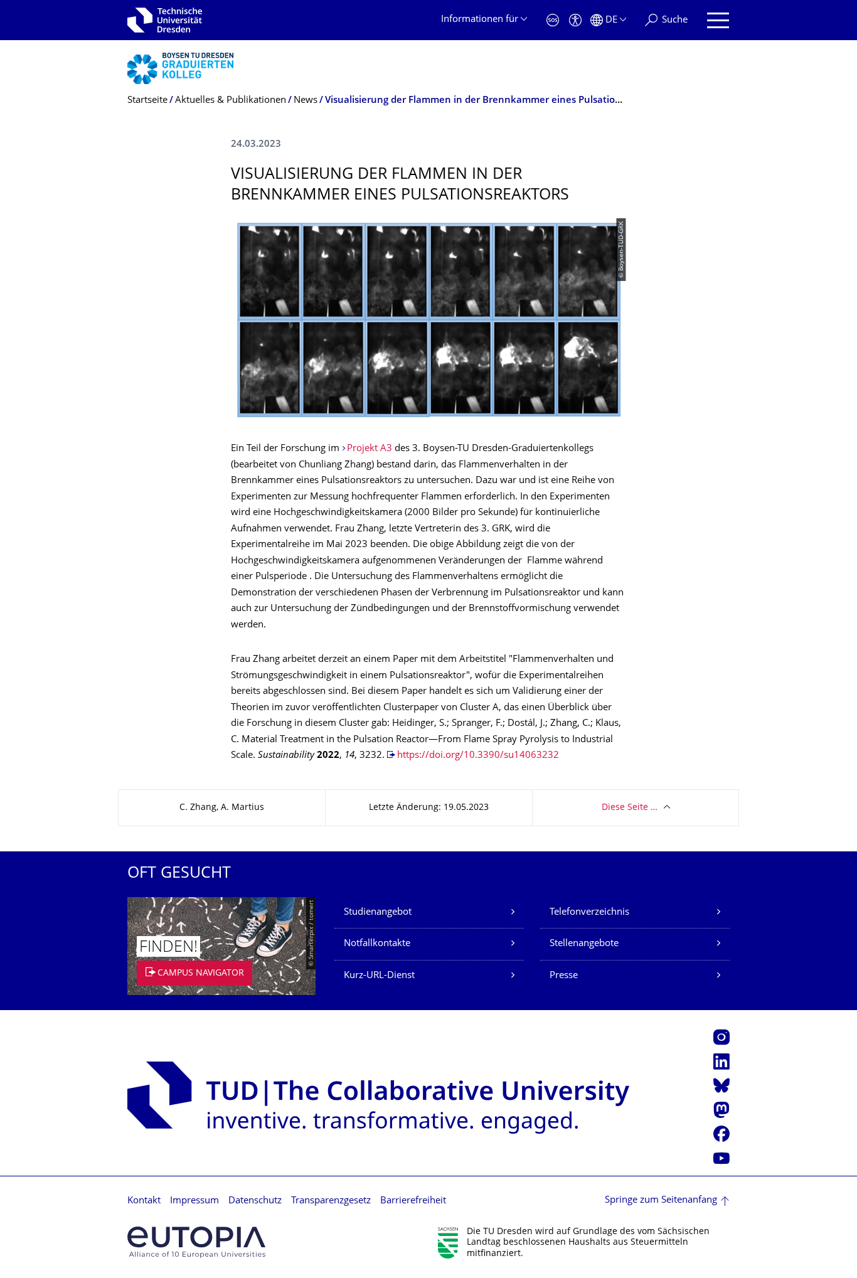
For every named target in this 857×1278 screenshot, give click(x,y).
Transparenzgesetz (331, 1201)
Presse (564, 976)
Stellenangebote (584, 944)
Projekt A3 (369, 449)
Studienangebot (378, 912)
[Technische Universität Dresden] (164, 20)
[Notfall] (553, 20)
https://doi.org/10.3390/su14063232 (478, 755)
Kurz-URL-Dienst (379, 976)
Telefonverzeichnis (589, 912)
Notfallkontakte (377, 944)
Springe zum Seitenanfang (661, 1200)
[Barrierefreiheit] (575, 20)
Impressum (194, 1201)
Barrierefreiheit (413, 1201)
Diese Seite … (629, 808)
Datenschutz (255, 1201)
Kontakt (144, 1201)
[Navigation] (718, 20)
